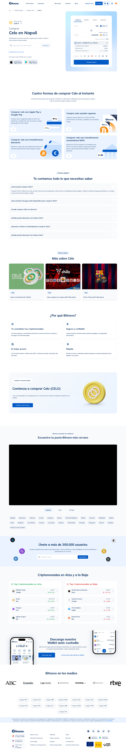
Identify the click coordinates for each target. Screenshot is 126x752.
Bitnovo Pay (34, 734)
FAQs (67, 734)
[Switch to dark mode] (112, 3)
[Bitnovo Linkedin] (98, 731)
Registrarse (89, 3)
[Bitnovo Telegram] (108, 731)
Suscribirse (82, 557)
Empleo (52, 741)
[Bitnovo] (14, 3)
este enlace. (109, 721)
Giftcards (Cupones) (36, 738)
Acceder (99, 3)
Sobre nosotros (54, 738)
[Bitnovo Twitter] (93, 731)
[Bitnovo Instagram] (88, 731)
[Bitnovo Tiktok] (103, 731)
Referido (52, 734)
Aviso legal (33, 741)
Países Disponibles (56, 745)
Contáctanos (70, 741)
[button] (116, 3)
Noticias (68, 738)
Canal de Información (72, 745)
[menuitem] (30, 3)
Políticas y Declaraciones (38, 745)
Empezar (46, 45)
